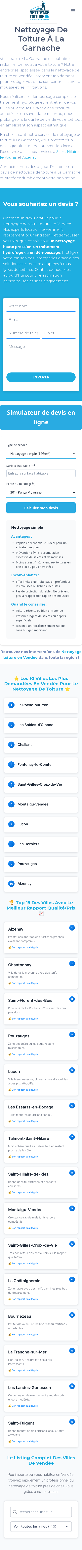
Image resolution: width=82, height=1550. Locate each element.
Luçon (23, 824)
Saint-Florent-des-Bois (30, 1000)
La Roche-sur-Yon (33, 705)
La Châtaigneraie (24, 1280)
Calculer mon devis (41, 507)
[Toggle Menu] (73, 11)
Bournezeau (19, 1316)
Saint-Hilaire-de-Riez (28, 1174)
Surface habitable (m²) (21, 466)
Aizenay (29, 157)
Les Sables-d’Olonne (35, 725)
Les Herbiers (28, 844)
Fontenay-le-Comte (35, 764)
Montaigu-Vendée (33, 804)
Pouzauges (27, 864)
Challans (25, 745)
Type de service (16, 445)
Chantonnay (19, 965)
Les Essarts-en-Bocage (30, 1107)
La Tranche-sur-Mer (27, 1352)
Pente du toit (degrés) (20, 484)
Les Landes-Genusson (29, 1387)
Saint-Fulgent (21, 1423)
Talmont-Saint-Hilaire (28, 1138)
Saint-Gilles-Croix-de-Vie (40, 784)
